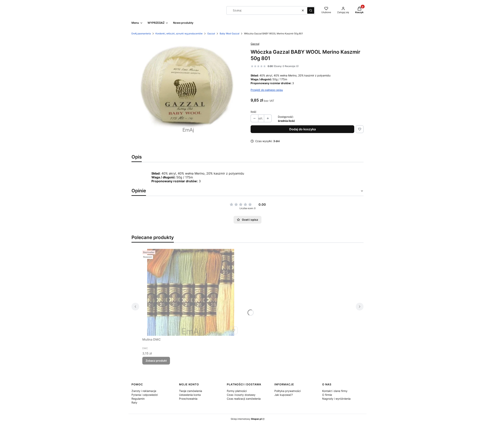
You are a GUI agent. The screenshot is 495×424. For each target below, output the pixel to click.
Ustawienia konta (190, 394)
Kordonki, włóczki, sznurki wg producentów (179, 33)
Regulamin (138, 398)
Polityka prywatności (287, 391)
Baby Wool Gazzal (229, 33)
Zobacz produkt (156, 360)
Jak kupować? (283, 394)
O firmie (327, 394)
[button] (310, 10)
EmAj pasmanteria (141, 33)
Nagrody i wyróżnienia (336, 398)
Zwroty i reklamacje (143, 391)
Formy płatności (237, 391)
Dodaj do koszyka (302, 129)
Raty (134, 402)
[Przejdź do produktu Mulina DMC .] (190, 292)
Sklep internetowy (246, 418)
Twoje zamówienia (190, 391)
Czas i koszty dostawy (241, 394)
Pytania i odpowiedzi (144, 394)
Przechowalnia (188, 398)
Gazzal (211, 33)
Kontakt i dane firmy (334, 391)
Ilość (253, 111)
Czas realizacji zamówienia (244, 398)
